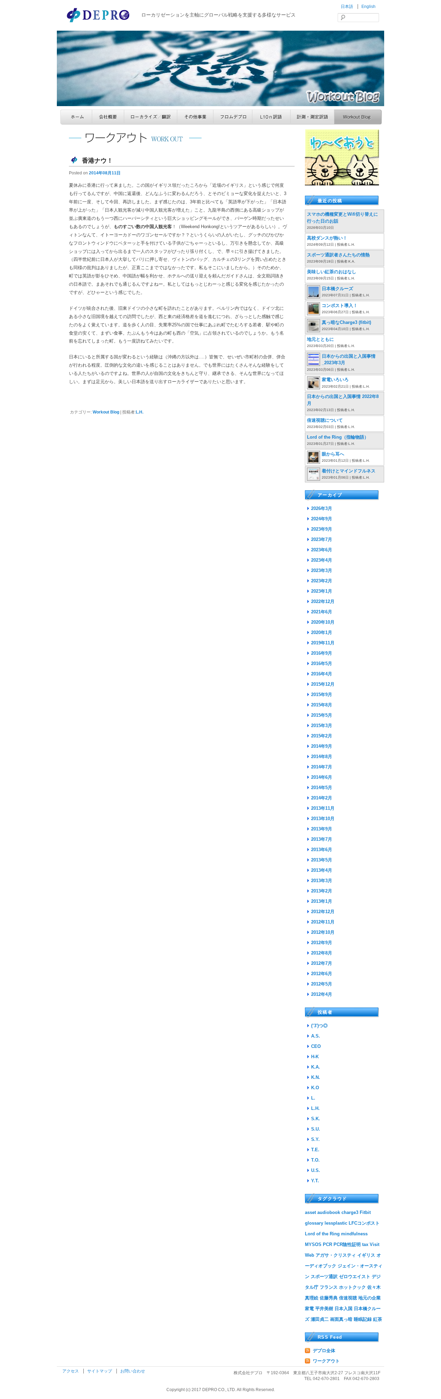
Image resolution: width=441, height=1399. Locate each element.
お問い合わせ (132, 1371)
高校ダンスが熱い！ (327, 238)
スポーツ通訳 (324, 1276)
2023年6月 (321, 549)
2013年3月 (321, 880)
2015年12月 (323, 684)
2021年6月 (321, 611)
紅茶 (377, 1319)
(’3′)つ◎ (319, 1025)
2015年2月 (321, 735)
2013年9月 (321, 828)
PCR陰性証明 (347, 1244)
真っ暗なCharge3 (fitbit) (346, 322)
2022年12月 (323, 601)
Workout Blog (358, 117)
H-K (315, 1056)
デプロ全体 (324, 1350)
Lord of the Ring (322, 1233)
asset (310, 1212)
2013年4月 (321, 870)
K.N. (315, 1077)
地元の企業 (369, 1297)
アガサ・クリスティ (336, 1255)
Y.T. (315, 1180)
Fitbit (365, 1212)
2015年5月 (321, 715)
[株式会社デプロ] (98, 23)
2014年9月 (321, 746)
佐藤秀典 (329, 1297)
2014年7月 (321, 766)
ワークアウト (326, 1361)
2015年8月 (321, 704)
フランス (329, 1287)
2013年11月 (323, 808)
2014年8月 (321, 756)
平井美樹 (324, 1308)
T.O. (315, 1160)
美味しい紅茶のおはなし (331, 271)
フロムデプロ (232, 117)
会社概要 (108, 117)
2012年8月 (321, 953)
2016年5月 (321, 663)
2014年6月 (321, 777)
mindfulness (354, 1233)
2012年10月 (323, 932)
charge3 (349, 1212)
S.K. (315, 1118)
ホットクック (352, 1287)
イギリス (366, 1255)
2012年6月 (321, 973)
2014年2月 (321, 797)
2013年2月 (321, 890)
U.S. (315, 1170)
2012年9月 (321, 942)
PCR (327, 1244)
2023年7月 (321, 539)
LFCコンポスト (364, 1223)
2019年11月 (323, 642)
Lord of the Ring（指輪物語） (338, 437)
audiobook (328, 1212)
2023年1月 (321, 591)
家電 (309, 1308)
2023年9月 (321, 529)
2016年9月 (321, 653)
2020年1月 (321, 632)
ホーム (76, 117)
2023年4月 (321, 560)
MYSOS (313, 1244)
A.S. (315, 1036)
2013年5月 (321, 859)
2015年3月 (321, 725)
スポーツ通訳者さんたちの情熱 (338, 254)
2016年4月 (321, 673)
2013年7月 (321, 839)
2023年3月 (321, 570)
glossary (314, 1223)
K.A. (315, 1067)
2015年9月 (321, 694)
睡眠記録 (363, 1319)
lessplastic (336, 1223)
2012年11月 (323, 922)
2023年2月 (321, 580)
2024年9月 (321, 518)
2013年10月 (323, 818)
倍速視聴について (325, 420)
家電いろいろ (335, 379)
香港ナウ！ (97, 160)
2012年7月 (321, 963)
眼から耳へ (333, 454)
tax (365, 1244)
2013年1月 (321, 901)
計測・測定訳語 (312, 117)
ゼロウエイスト (354, 1276)
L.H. (139, 412)
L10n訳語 (271, 117)
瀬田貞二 (320, 1319)
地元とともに (320, 339)
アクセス (71, 1371)
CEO (316, 1046)
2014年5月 (321, 787)
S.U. (315, 1129)
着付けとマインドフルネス (349, 470)
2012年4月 (321, 994)
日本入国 (343, 1308)
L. (313, 1098)
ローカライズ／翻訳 (150, 117)
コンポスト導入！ (340, 305)
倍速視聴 (348, 1297)
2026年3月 (321, 508)
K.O (315, 1087)
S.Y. (315, 1139)
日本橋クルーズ (337, 288)
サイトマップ (100, 1371)
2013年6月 (321, 849)
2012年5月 (321, 984)
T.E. (315, 1149)
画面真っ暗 (341, 1319)
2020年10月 (323, 622)
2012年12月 (323, 911)
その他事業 (195, 117)
